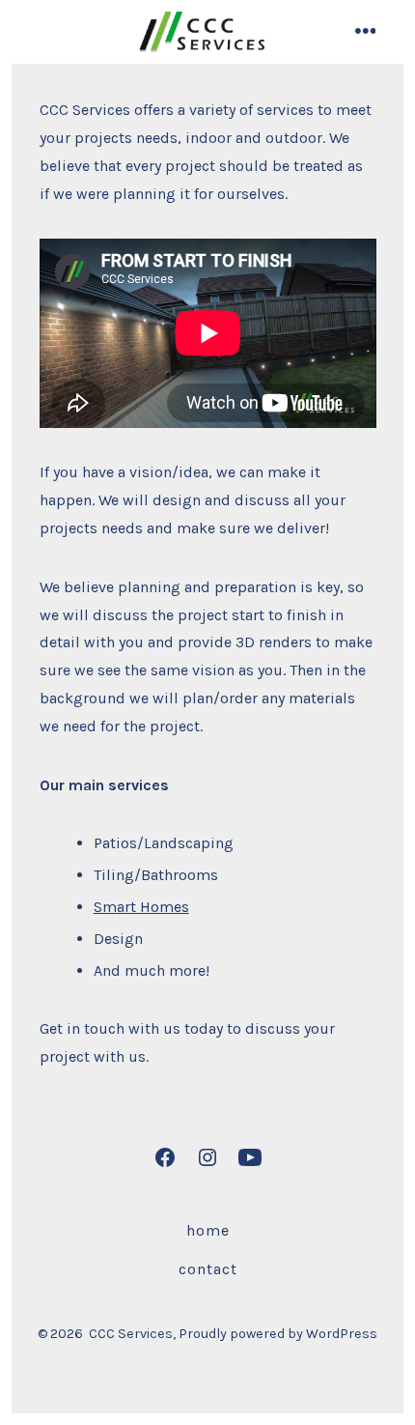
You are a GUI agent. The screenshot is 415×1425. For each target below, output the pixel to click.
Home (208, 1230)
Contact (208, 1269)
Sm (105, 907)
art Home (149, 907)
